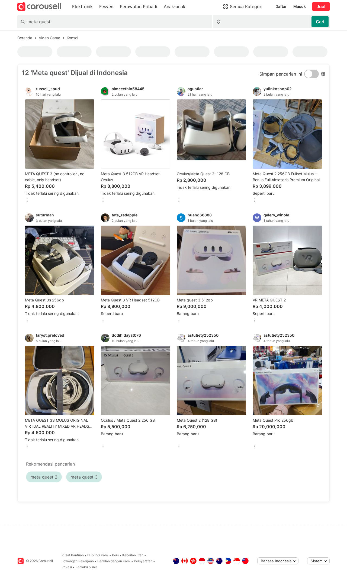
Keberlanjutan (132, 555)
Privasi (67, 567)
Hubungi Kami (97, 555)
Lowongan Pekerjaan (78, 561)
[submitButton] (320, 21)
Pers (115, 555)
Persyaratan (143, 561)
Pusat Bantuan (73, 555)
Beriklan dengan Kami (113, 561)
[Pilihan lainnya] (27, 200)
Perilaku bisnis (86, 567)
